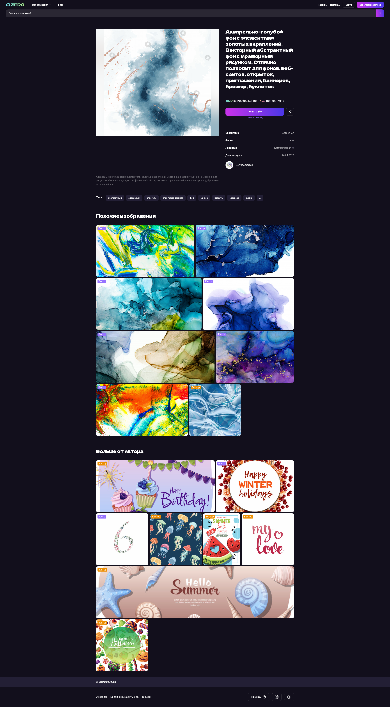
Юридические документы (124, 696)
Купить (253, 111)
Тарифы (322, 4)
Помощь (335, 4)
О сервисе (101, 696)
